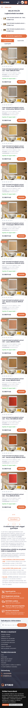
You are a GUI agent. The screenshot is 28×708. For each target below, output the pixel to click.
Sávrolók (4, 577)
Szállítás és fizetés (5, 636)
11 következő (13, 519)
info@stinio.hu (7, 675)
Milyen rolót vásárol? (6, 660)
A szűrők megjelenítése (15, 36)
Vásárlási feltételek (5, 634)
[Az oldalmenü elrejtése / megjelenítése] (25, 2)
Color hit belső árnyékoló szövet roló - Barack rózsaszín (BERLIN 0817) (13, 301)
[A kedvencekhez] (25, 66)
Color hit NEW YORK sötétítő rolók (11, 568)
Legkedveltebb (7, 40)
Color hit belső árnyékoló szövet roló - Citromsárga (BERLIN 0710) (13, 146)
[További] (19, 524)
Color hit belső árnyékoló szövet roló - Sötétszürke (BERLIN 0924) (16, 29)
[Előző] (8, 524)
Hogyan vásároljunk (6, 646)
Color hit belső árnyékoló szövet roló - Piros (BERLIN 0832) (13, 495)
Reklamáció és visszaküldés (8, 638)
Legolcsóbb (20, 40)
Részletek (21, 82)
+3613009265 (7, 673)
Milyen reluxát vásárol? (6, 659)
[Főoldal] (2, 7)
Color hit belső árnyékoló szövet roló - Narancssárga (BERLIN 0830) (13, 456)
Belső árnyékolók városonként (8, 648)
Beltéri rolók (8, 7)
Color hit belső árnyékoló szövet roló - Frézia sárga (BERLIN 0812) (13, 185)
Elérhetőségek (4, 644)
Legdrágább (7, 43)
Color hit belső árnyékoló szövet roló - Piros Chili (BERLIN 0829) (13, 418)
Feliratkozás (22, 625)
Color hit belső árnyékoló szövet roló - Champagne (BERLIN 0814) (13, 223)
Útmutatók (3, 662)
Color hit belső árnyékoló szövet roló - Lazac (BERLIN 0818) (13, 341)
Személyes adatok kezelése (8, 640)
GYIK (2, 655)
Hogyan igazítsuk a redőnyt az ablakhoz (11, 664)
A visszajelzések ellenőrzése (8, 642)
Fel (14, 514)
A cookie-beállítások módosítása (9, 666)
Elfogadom (5, 704)
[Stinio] (5, 2)
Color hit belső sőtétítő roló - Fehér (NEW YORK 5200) (16, 17)
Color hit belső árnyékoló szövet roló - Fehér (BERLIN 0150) (13, 69)
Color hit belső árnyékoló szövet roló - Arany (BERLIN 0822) (13, 379)
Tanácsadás (4, 657)
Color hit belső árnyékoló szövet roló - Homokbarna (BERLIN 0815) (13, 262)
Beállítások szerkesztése (16, 704)
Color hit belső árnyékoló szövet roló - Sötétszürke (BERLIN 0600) (16, 23)
